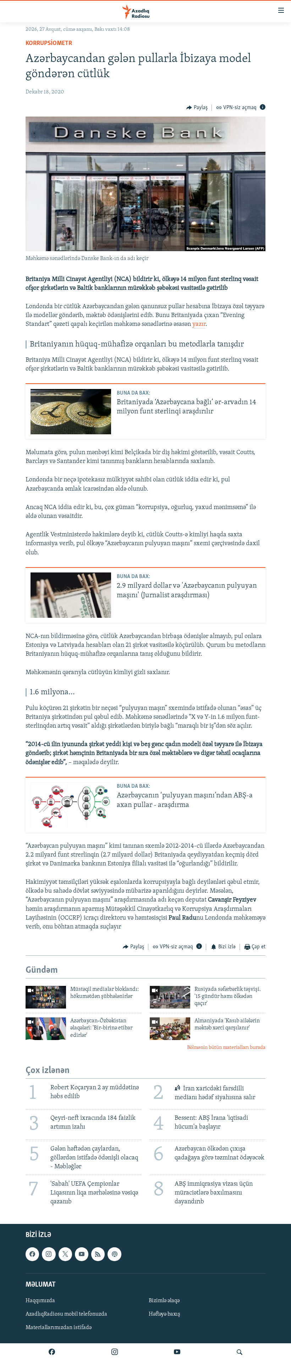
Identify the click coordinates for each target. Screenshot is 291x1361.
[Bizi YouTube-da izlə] (177, 1352)
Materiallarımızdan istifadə (59, 1328)
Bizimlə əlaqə (164, 1301)
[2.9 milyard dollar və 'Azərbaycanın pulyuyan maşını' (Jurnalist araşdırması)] (71, 595)
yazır (198, 324)
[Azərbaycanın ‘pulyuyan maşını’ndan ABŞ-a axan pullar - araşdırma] (71, 805)
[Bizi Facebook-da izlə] (52, 1352)
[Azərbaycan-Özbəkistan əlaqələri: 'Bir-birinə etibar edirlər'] (46, 1028)
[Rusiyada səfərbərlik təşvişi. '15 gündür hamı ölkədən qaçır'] (170, 997)
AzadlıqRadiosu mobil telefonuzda (66, 1314)
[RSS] (98, 1254)
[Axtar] (239, 1352)
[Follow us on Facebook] (32, 1254)
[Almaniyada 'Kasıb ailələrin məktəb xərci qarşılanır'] (170, 1028)
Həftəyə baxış (164, 1314)
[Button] (197, 107)
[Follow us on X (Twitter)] (65, 1254)
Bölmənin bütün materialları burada (226, 1047)
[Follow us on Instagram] (48, 1254)
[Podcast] (114, 1254)
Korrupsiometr (49, 43)
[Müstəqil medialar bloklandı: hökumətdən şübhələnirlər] (46, 997)
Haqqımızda (40, 1301)
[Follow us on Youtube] (81, 1254)
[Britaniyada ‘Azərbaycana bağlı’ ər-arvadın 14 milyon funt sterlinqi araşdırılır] (71, 411)
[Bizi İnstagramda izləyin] (115, 1352)
